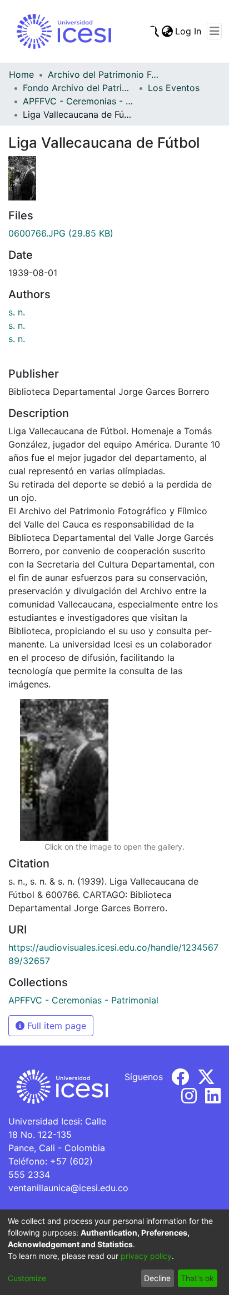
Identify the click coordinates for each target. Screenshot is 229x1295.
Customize (27, 1278)
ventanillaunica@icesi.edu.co (68, 1187)
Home (21, 74)
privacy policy (146, 1256)
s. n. (16, 312)
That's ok (197, 1278)
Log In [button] (188, 31)
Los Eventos (174, 87)
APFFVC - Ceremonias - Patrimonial (78, 101)
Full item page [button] (55, 1025)
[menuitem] (167, 31)
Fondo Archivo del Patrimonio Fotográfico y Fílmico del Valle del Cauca (78, 87)
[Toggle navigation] (214, 31)
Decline (157, 1278)
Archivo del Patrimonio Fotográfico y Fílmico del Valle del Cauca (103, 74)
